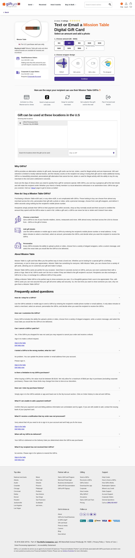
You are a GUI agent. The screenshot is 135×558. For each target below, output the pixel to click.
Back (7, 12)
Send (30, 5)
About (33, 188)
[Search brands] (110, 4)
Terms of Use (111, 542)
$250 (69, 48)
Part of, (61, 542)
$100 (89, 43)
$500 (79, 48)
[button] (43, 123)
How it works (56, 5)
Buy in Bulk (69, 5)
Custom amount (90, 46)
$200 (59, 48)
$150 (99, 43)
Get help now (19, 345)
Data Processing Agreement (25, 545)
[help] (100, 90)
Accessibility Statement (47, 545)
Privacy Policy (98, 542)
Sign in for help (20, 343)
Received (42, 5)
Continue (84, 79)
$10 (59, 43)
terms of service (68, 551)
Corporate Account (34, 76)
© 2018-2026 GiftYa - (22, 542)
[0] (131, 4)
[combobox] (90, 153)
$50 (79, 43)
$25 (69, 43)
